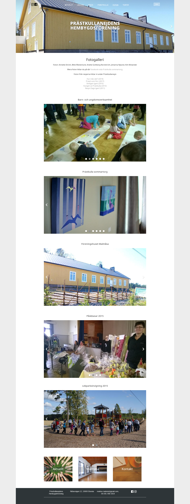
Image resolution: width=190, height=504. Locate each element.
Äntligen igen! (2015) (95, 83)
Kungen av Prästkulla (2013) (95, 86)
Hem (156, 4)
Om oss (80, 5)
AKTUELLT (69, 5)
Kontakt (127, 469)
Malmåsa (92, 469)
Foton (115, 5)
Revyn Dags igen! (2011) (95, 88)
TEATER (126, 5)
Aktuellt (58, 469)
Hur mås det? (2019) (95, 79)
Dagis (90, 5)
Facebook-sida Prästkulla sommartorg (106, 69)
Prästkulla (103, 5)
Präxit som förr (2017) (95, 81)
